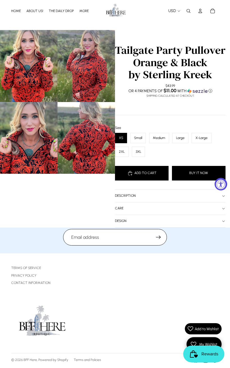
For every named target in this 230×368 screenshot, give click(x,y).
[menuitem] (84, 11)
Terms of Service (26, 268)
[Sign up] (158, 237)
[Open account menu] (200, 11)
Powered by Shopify (53, 360)
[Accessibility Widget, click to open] (221, 184)
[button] (170, 91)
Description (125, 196)
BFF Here (30, 360)
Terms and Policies (87, 360)
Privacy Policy (23, 275)
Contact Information (30, 283)
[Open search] (188, 11)
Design (121, 221)
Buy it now (198, 173)
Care (119, 208)
